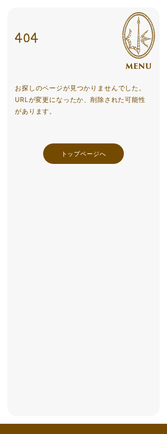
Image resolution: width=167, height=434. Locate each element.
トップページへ (83, 153)
